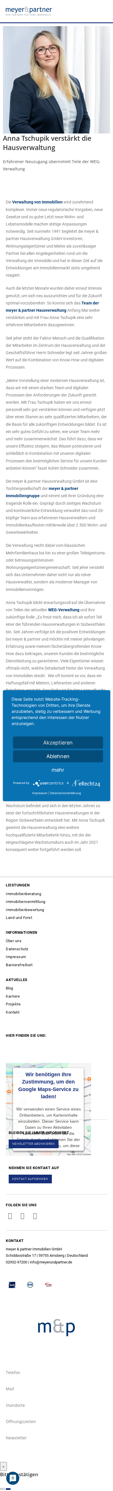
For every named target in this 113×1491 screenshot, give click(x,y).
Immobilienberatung (23, 894)
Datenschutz (17, 949)
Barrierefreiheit (19, 965)
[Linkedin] (35, 1216)
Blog (9, 988)
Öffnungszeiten (21, 1421)
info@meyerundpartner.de (51, 1262)
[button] (105, 11)
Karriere (13, 996)
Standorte (15, 1405)
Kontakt (13, 1012)
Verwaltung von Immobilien (37, 202)
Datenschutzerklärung (65, 792)
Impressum (16, 957)
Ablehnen (58, 756)
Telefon (13, 1372)
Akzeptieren (58, 742)
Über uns (13, 941)
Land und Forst (19, 917)
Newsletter (16, 1437)
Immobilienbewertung (25, 910)
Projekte (13, 1004)
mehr (58, 770)
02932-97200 (16, 1262)
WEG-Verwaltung (63, 609)
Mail (10, 1388)
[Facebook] (22, 1216)
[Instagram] (10, 1216)
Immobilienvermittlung (25, 901)
